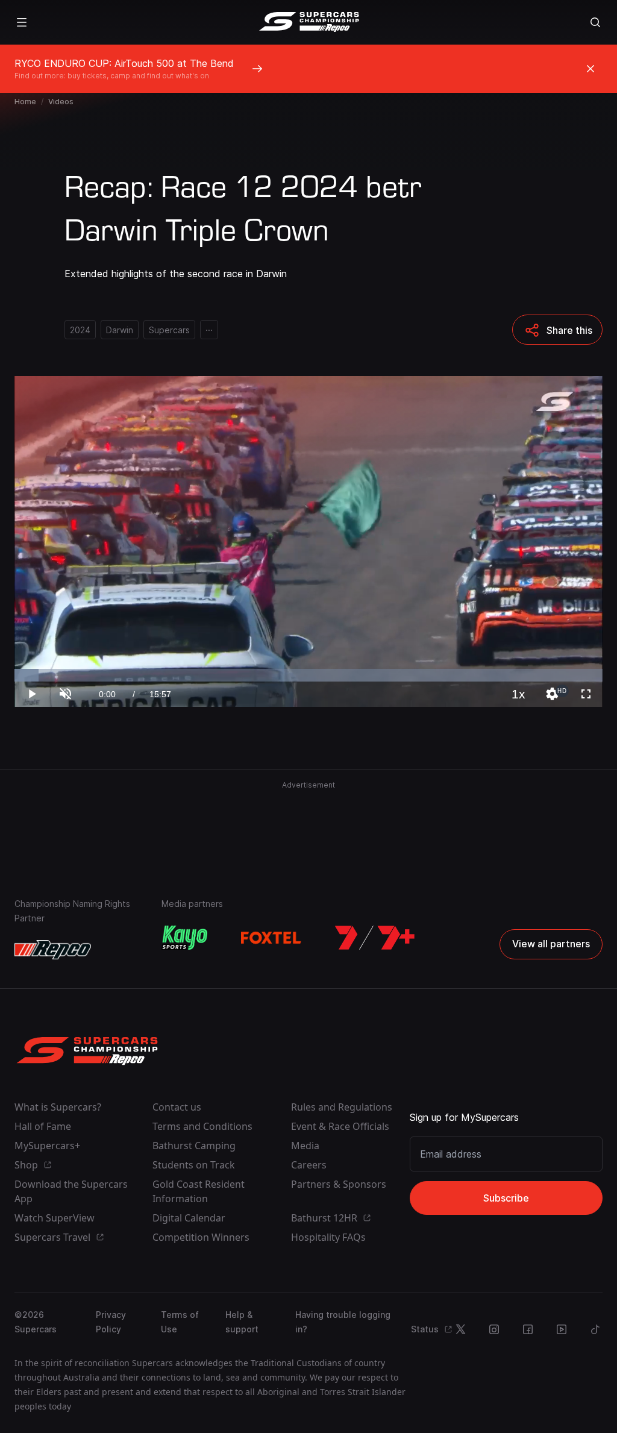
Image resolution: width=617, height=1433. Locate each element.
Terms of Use (180, 1321)
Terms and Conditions (202, 1126)
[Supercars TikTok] (595, 1329)
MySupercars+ (47, 1145)
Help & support (241, 1321)
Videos (61, 101)
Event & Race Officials (340, 1126)
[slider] (308, 675)
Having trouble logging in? (342, 1321)
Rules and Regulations (341, 1107)
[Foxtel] (271, 938)
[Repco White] (52, 949)
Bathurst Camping (194, 1145)
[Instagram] (494, 1329)
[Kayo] (184, 938)
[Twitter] (460, 1329)
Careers (309, 1164)
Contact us (176, 1107)
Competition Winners (200, 1237)
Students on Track (193, 1164)
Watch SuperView (54, 1217)
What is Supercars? (57, 1107)
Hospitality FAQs (328, 1237)
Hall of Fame (42, 1126)
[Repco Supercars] (308, 22)
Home (25, 101)
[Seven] (375, 938)
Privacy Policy (111, 1321)
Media (305, 1145)
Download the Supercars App (71, 1191)
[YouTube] (561, 1329)
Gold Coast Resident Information (198, 1191)
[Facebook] (528, 1329)
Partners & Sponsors (338, 1184)
